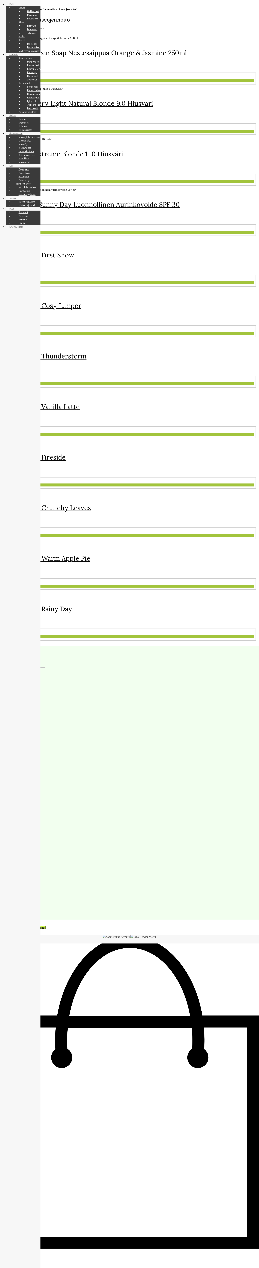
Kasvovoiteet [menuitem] (33, 65)
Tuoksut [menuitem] (12, 198)
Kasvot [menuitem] (22, 7)
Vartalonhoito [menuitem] (25, 83)
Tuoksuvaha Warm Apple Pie (46, 558)
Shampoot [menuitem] (23, 122)
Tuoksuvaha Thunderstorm (44, 356)
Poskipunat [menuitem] (32, 14)
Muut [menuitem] (11, 208)
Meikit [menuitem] (12, 4)
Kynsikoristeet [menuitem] (33, 47)
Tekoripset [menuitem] (32, 32)
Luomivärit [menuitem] (32, 29)
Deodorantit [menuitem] (32, 108)
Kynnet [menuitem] (22, 40)
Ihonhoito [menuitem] (13, 54)
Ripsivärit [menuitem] (31, 25)
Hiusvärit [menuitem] (23, 119)
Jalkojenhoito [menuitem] (33, 104)
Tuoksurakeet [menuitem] (25, 147)
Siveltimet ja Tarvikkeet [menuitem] (29, 50)
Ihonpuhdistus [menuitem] (33, 61)
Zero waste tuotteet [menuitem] (28, 111)
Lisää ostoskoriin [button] (15, 80)
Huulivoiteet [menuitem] (32, 75)
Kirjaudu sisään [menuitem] (16, 226)
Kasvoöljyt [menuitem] (32, 72)
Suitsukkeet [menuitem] (24, 158)
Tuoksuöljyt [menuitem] (24, 144)
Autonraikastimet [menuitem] (27, 154)
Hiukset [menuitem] (12, 115)
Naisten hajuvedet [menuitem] (27, 201)
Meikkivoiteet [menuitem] (33, 11)
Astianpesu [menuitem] (24, 176)
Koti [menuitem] (11, 165)
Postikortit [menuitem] (23, 212)
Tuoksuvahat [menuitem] (24, 162)
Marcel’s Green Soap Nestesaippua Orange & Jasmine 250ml (95, 53)
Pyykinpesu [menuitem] (24, 169)
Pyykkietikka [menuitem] (24, 172)
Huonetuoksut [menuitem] (15, 133)
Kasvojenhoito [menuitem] (25, 58)
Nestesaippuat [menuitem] (33, 93)
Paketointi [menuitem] (23, 215)
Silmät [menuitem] (22, 22)
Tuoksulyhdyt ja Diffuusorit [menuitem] (31, 136)
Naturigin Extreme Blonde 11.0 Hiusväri (63, 154)
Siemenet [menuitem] (23, 219)
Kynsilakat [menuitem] (32, 43)
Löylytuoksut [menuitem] (24, 190)
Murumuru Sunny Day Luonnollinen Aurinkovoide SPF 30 (91, 204)
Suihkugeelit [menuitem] (32, 86)
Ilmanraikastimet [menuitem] (26, 151)
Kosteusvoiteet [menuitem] (34, 90)
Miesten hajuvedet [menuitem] (27, 205)
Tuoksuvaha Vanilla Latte (41, 406)
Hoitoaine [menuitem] (23, 126)
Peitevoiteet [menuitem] (32, 18)
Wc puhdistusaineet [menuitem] (28, 187)
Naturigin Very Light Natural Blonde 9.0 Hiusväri (78, 103)
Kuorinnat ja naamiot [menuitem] (37, 68)
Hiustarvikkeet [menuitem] (25, 129)
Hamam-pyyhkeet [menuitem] (27, 194)
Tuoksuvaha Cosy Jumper (42, 305)
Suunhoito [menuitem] (32, 79)
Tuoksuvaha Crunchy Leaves (47, 508)
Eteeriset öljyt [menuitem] (25, 140)
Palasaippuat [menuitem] (33, 97)
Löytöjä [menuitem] (22, 223)
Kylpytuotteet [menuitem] (33, 101)
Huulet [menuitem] (22, 36)
